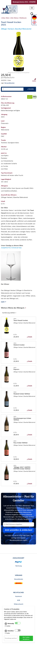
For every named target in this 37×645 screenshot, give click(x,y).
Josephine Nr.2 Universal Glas (11, 248)
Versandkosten (9, 83)
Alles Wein (5, 18)
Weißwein (23, 18)
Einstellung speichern (11, 638)
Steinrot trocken (19, 345)
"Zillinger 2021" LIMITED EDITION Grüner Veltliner (22, 468)
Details (30, 337)
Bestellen (31, 89)
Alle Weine (14, 18)
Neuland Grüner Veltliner (22, 394)
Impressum (18, 596)
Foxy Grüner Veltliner (21, 443)
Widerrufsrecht (18, 604)
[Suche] (32, 14)
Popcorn (16, 369)
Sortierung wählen (8, 313)
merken (34, 81)
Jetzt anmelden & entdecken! (18, 530)
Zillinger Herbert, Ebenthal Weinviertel (16, 29)
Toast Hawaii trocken (21, 320)
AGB (18, 600)
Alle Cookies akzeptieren (26, 638)
